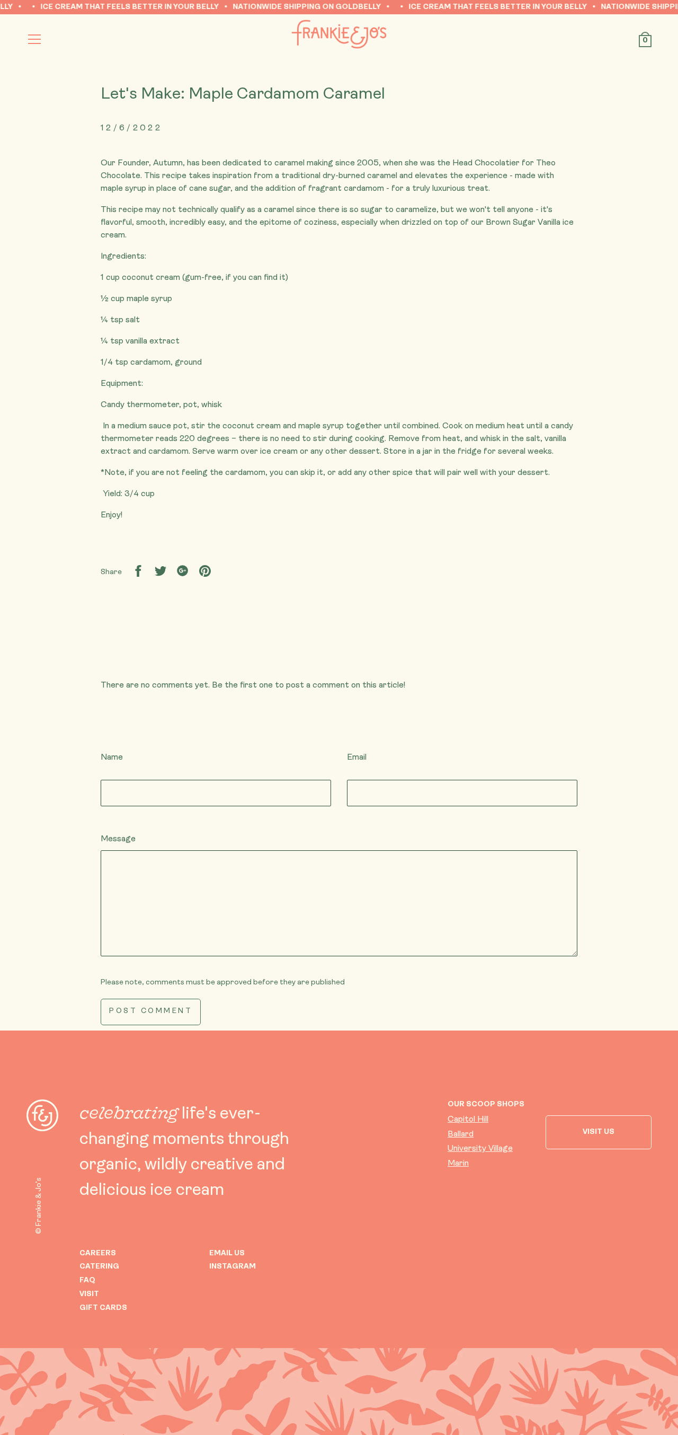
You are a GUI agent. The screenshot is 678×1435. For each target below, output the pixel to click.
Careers (97, 1253)
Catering (99, 1267)
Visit (89, 1294)
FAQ (87, 1280)
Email (357, 757)
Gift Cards (103, 1308)
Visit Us (598, 1132)
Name (112, 757)
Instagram (232, 1267)
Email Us (227, 1253)
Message (118, 839)
